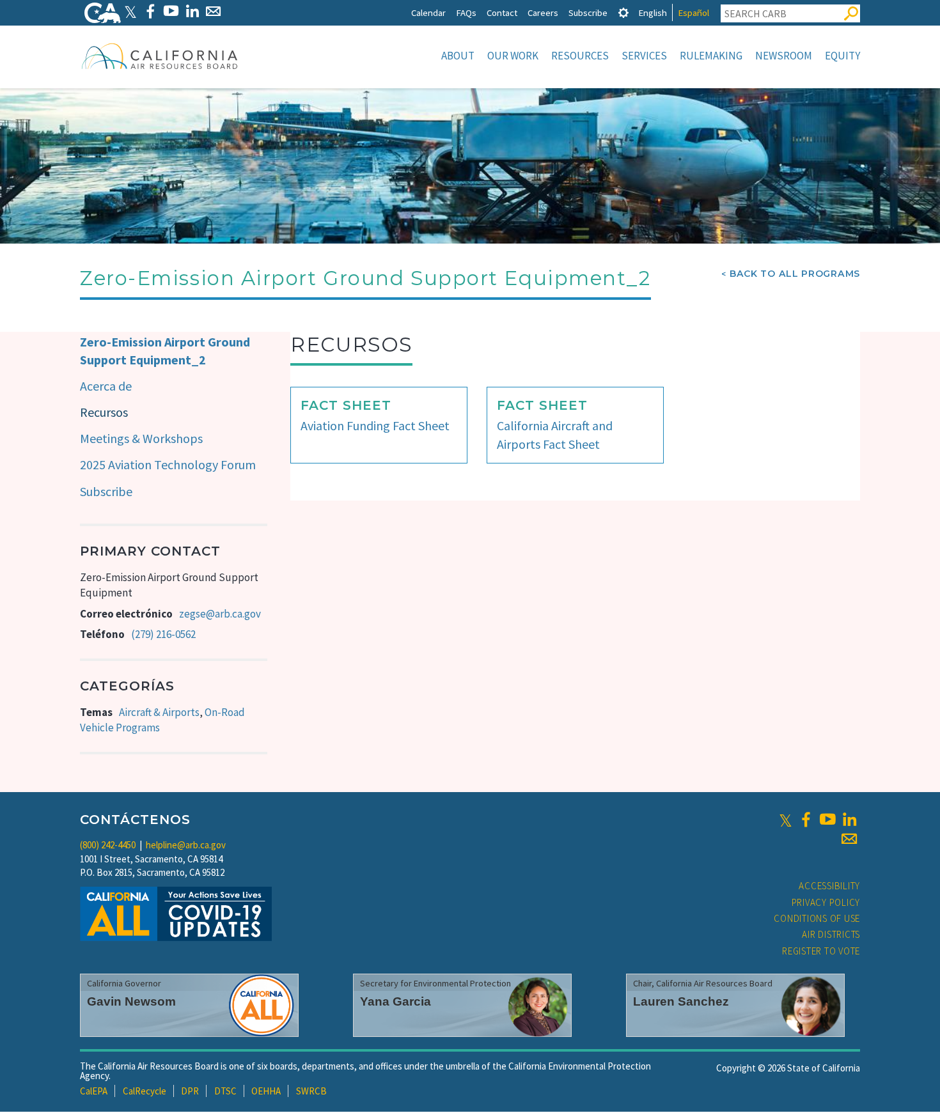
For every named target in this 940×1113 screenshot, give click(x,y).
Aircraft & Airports (159, 712)
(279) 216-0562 (163, 634)
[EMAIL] (213, 11)
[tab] (623, 12)
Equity (842, 56)
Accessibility (829, 886)
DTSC (225, 1091)
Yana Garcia (395, 1001)
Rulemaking (711, 56)
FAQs (466, 12)
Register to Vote (821, 951)
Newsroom (783, 56)
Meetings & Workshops (141, 438)
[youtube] (827, 819)
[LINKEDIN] (192, 11)
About (457, 56)
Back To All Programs (795, 273)
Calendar (428, 12)
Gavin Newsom (131, 1001)
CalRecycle (144, 1091)
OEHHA (266, 1091)
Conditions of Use (817, 918)
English (652, 12)
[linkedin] (849, 819)
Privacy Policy (826, 902)
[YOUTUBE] (171, 11)
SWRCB (311, 1091)
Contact (502, 12)
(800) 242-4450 (108, 845)
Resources (580, 56)
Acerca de (106, 386)
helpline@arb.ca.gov (186, 845)
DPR (190, 1091)
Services (644, 56)
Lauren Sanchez (681, 1001)
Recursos (104, 412)
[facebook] (805, 819)
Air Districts (831, 934)
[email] (849, 838)
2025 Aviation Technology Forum (168, 464)
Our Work (512, 56)
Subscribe (587, 12)
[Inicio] (160, 56)
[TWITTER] (130, 11)
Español (693, 12)
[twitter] (785, 819)
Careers (543, 12)
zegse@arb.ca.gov (220, 614)
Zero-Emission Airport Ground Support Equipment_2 (165, 351)
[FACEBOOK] (150, 11)
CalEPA (93, 1091)
